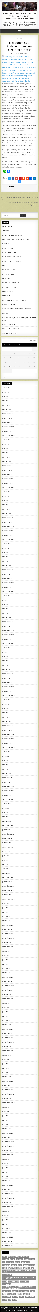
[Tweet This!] (9, 178)
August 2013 (6, 1055)
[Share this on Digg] (30, 178)
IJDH (4, 265)
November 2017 (8, 838)
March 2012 (6, 1129)
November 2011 (8, 1146)
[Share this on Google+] (16, 178)
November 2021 (8, 635)
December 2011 (8, 1142)
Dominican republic (29, 1265)
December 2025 (8, 422)
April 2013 (6, 1072)
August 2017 (6, 851)
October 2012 (7, 1098)
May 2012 (5, 1120)
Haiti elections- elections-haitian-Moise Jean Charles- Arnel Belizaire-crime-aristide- (18, 1287)
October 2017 (7, 843)
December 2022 (8, 578)
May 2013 (5, 1068)
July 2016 (5, 903)
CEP (4, 1262)
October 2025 (7, 431)
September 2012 (8, 1103)
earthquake (11, 1268)
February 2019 (7, 778)
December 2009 (8, 1246)
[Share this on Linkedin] (34, 178)
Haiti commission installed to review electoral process (19, 46)
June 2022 (5, 604)
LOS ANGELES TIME (9, 287)
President (15, 1297)
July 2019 (5, 756)
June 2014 (5, 1012)
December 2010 (8, 1194)
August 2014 (6, 1003)
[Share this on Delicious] (19, 181)
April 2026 (6, 405)
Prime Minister (30, 1297)
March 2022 (6, 617)
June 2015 (5, 960)
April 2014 (6, 1020)
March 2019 (6, 773)
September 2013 (8, 1051)
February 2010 (7, 1237)
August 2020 (6, 700)
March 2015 (6, 973)
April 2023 (6, 561)
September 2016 (8, 899)
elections (26, 1268)
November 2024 (8, 479)
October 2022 (7, 587)
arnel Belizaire (24, 1257)
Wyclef (15, 1300)
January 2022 (7, 626)
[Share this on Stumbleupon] (27, 178)
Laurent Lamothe (24, 1291)
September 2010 (8, 1207)
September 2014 (8, 999)
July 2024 (5, 496)
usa (10, 1300)
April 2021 (6, 665)
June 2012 (5, 1116)
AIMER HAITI (7, 226)
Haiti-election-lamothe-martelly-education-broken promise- (17, 1271)
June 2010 (5, 1220)
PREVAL (5, 313)
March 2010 (6, 1233)
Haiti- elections (7, 1275)
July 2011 (5, 1163)
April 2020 (6, 717)
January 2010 (7, 1241)
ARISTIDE (5, 231)
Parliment (26, 1294)
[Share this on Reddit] (23, 178)
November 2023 (8, 531)
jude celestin (6, 1291)
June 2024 (5, 500)
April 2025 (6, 457)
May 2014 (5, 1016)
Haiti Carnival (25, 1282)
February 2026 (7, 414)
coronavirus (25, 1262)
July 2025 (5, 444)
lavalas (33, 1291)
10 (10, 358)
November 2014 (8, 990)
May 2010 (5, 1224)
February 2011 (7, 1185)
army (16, 1257)
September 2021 (8, 643)
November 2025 (8, 427)
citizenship (10, 1262)
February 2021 (7, 674)
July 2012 (5, 1111)
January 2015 (7, 981)
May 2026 (5, 401)
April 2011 (6, 1176)
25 (14, 366)
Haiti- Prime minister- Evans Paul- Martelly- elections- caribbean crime (18, 1278)
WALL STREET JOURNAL (11, 329)
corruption (6, 1265)
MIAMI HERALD (8, 291)
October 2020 (7, 691)
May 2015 (5, 964)
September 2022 (8, 591)
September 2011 (8, 1155)
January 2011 (7, 1189)
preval (22, 1297)
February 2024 (7, 518)
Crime (20, 1265)
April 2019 (6, 769)
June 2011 (5, 1168)
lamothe (14, 1291)
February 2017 (7, 877)
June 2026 (5, 396)
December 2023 (8, 526)
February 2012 (7, 1133)
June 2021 (5, 656)
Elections (20, 38)
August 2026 (6, 388)
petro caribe (6, 1297)
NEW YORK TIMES (9, 304)
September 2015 (8, 947)
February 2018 (7, 825)
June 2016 (5, 908)
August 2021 (6, 648)
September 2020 (8, 695)
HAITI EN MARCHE (9, 248)
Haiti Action (6, 244)
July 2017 (5, 856)
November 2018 (8, 791)
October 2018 (7, 795)
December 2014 (8, 986)
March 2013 (6, 1077)
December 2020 (8, 682)
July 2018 (5, 808)
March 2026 (6, 409)
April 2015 (6, 968)
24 (10, 366)
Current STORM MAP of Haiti (12, 235)
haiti (32, 1268)
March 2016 (6, 921)
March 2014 (6, 1025)
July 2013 (5, 1059)
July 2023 (5, 548)
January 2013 (7, 1085)
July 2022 (5, 600)
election (19, 1268)
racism (5, 1300)
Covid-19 (14, 1265)
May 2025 (5, 453)
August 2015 (6, 951)
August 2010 (6, 1211)
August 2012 (6, 1107)
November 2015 (8, 938)
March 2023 (6, 565)
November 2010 (8, 1198)
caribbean (19, 1259)
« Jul (3, 377)
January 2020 (7, 730)
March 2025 (6, 461)
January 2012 (7, 1137)
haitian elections (14, 1282)
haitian (5, 1282)
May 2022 (5, 609)
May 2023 (5, 557)
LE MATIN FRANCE (9, 274)
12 (19, 358)
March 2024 (6, 513)
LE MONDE (6, 278)
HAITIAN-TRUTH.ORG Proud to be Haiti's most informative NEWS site (19, 16)
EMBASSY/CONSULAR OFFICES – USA (15, 239)
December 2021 (8, 630)
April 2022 (6, 613)
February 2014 (7, 1029)
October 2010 (7, 1202)
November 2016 (8, 890)
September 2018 (8, 799)
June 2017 (5, 860)
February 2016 (7, 925)
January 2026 (7, 418)
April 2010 (6, 1228)
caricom (26, 1259)
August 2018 (6, 804)
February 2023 (7, 570)
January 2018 (7, 830)
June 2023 (5, 552)
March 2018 (6, 821)
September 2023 (8, 539)
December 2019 (8, 734)
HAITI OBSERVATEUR (10, 252)
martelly (5, 1294)
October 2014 (7, 994)
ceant (32, 1259)
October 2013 (7, 1046)
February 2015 (7, 977)
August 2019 (6, 752)
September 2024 (8, 487)
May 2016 (5, 912)
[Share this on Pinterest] (20, 178)
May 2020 (5, 713)
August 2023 (6, 544)
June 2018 (5, 812)
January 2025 (7, 470)
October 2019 (7, 743)
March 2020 (6, 721)
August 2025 (6, 440)
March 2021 (6, 669)
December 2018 (8, 786)
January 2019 (7, 782)
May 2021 (5, 661)
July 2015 (5, 955)
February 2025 (7, 466)
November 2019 (8, 739)
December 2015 (8, 934)
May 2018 (5, 817)
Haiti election (7, 1284)
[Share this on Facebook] (13, 178)
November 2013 (8, 1042)
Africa (4, 1257)
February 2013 (7, 1081)
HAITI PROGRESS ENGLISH (12, 257)
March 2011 (6, 1181)
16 (5, 362)
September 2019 (8, 747)
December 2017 (8, 834)
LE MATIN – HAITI (8, 270)
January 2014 (7, 1033)
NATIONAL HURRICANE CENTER (14, 300)
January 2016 (7, 929)
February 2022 (7, 622)
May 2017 (5, 864)
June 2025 (5, 448)
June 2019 (5, 760)
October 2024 (7, 483)
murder (19, 1294)
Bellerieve (5, 1259)
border (12, 1259)
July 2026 (5, 392)
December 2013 (8, 1038)
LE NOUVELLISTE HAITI (11, 283)
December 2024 (8, 474)
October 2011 (7, 1150)
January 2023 (7, 574)
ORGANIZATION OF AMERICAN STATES (16, 309)
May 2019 (5, 765)
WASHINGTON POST (10, 333)
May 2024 (5, 505)
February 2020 (7, 726)
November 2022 (8, 583)
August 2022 (6, 596)
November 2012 (8, 1094)
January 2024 (7, 522)
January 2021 (7, 678)
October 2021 (7, 639)
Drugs (4, 1268)
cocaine (17, 1262)
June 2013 (5, 1064)
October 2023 (7, 535)
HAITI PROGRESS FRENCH (12, 261)
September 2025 (8, 435)
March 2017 (6, 873)
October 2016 (7, 895)
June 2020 (5, 708)
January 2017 (7, 882)
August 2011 (6, 1159)
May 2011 (5, 1172)
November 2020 (8, 687)
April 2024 (6, 509)
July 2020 (5, 704)
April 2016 (6, 916)
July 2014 (5, 1007)
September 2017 (8, 847)
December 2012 (8, 1090)
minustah (12, 1294)
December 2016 (8, 886)
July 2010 (5, 1215)
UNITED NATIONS (8, 324)
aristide (10, 1257)
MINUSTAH (6, 296)
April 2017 (6, 869)
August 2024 (6, 492)
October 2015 (7, 942)
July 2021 (5, 652)
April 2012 (6, 1124)
